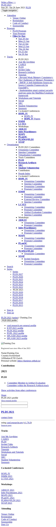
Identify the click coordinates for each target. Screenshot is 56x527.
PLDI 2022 (18, 287)
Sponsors (22, 108)
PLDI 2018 (18, 297)
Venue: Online (19, 18)
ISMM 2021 (6, 476)
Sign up (10, 312)
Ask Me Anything (26, 62)
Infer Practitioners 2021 (11, 492)
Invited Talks (24, 69)
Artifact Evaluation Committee (38, 212)
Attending (11, 15)
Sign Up (5, 524)
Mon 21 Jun (23, 41)
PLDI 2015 (18, 305)
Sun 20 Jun (23, 38)
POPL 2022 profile (15, 333)
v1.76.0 (27, 422)
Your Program (19, 33)
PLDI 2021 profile (9, 320)
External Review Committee (37, 199)
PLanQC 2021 (8, 498)
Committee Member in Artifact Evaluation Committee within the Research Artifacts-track (28, 384)
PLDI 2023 (18, 284)
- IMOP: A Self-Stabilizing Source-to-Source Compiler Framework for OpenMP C (35, 85)
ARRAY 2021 (7, 490)
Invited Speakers (31, 259)
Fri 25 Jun (23, 51)
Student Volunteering (27, 106)
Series (15, 271)
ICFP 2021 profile (15, 328)
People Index (24, 173)
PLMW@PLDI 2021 (11, 500)
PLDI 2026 (18, 277)
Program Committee (33, 189)
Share (3, 395)
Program (11, 28)
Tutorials (22, 75)
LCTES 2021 (7, 478)
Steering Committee (27, 152)
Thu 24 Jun (23, 49)
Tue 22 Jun (23, 44)
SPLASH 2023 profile (17, 338)
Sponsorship (18, 26)
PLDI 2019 (18, 295)
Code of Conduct (20, 23)
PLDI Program (19, 31)
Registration (18, 20)
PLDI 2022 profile (15, 330)
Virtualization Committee (29, 155)
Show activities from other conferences (18, 390)
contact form (6, 417)
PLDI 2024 (18, 282)
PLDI (28, 7)
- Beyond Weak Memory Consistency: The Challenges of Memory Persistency (36, 78)
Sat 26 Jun (23, 54)
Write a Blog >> (8, 2)
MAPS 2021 (7, 495)
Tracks (10, 57)
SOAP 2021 (6, 503)
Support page (6, 425)
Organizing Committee (28, 150)
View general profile (9, 400)
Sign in (10, 310)
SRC (20, 103)
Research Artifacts (26, 72)
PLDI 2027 (18, 274)
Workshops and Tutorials (29, 98)
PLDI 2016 (18, 302)
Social (21, 100)
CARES (22, 64)
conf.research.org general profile (21, 325)
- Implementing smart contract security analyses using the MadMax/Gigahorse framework (36, 93)
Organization (13, 144)
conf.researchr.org (15, 422)
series (15, 317)
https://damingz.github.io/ (28, 361)
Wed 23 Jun (23, 46)
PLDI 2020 (18, 292)
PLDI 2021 (6, 317)
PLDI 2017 (18, 300)
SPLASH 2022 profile (17, 336)
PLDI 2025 (18, 279)
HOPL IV (28, 116)
